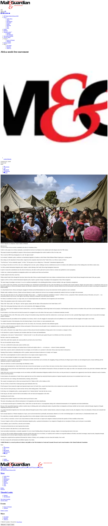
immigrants (6, 460)
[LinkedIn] (3, 13)
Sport (5, 485)
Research (6, 518)
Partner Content (4, 510)
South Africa (6, 476)
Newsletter (6, 516)
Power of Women (8, 506)
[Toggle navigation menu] (2, 10)
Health (5, 481)
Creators (5, 468)
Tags (2, 468)
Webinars (6, 508)
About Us (6, 519)
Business (3, 489)
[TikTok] (5, 13)
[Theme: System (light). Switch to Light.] (3, 12)
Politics (2, 488)
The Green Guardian (5, 499)
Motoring (6, 482)
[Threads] (4, 13)
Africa (5, 477)
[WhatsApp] (8, 13)
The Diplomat (7, 496)
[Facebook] (1, 13)
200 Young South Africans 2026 (8, 470)
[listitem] (3, 467)
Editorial (5, 495)
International (6, 479)
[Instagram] (2, 13)
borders (5, 459)
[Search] (5, 12)
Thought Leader (7, 492)
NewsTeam (19, 522)
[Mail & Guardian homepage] (54, 5)
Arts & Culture (4, 500)
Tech (5, 484)
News (3, 473)
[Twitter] (7, 13)
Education (6, 480)
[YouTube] (9, 13)
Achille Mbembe (7, 159)
